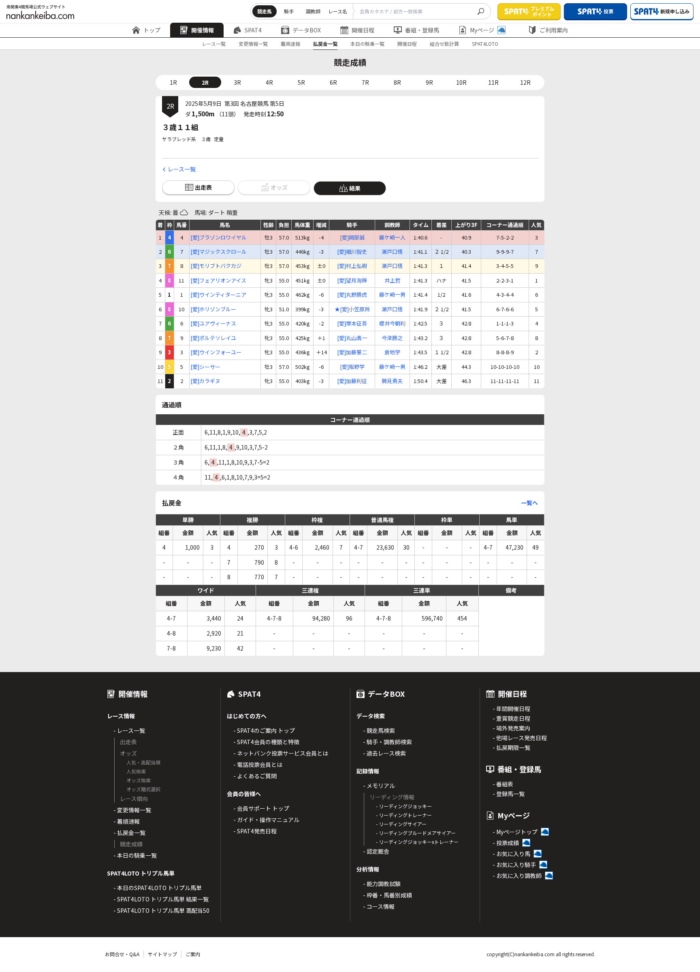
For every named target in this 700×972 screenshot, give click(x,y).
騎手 (289, 11)
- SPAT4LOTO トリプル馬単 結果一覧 (161, 899)
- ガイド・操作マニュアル (266, 820)
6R (333, 82)
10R (461, 82)
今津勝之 (392, 338)
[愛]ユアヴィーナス (213, 323)
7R (365, 82)
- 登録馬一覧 (509, 794)
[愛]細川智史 (352, 251)
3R (237, 82)
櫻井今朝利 (392, 323)
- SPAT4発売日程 (255, 831)
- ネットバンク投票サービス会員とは (280, 753)
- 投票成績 (506, 843)
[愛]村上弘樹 (352, 266)
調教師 (313, 11)
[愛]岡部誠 (352, 237)
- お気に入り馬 (511, 854)
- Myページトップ (515, 832)
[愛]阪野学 (352, 366)
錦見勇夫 (392, 381)
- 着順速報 (126, 821)
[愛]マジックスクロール (218, 251)
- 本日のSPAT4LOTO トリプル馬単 (157, 888)
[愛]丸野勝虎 (352, 294)
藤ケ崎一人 (392, 237)
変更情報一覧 (253, 43)
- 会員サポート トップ (261, 808)
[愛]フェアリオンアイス (218, 280)
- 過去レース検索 (384, 753)
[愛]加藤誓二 (352, 352)
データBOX (306, 30)
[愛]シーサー (205, 366)
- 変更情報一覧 (132, 810)
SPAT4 (253, 30)
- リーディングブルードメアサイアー (416, 832)
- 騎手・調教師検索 (387, 742)
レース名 (337, 11)
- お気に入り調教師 (517, 875)
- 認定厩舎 (376, 851)
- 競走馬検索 (379, 730)
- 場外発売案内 (511, 728)
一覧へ (529, 503)
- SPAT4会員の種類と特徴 (266, 742)
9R (429, 82)
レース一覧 (214, 43)
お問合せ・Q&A (122, 954)
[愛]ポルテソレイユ (213, 338)
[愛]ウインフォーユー (215, 352)
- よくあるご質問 (255, 776)
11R (493, 82)
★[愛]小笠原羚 (352, 309)
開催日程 (363, 30)
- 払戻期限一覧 (511, 747)
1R (173, 82)
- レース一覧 (129, 730)
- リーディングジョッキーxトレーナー (417, 841)
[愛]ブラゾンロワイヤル (218, 237)
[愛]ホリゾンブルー (213, 309)
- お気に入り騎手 (514, 865)
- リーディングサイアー (401, 823)
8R (397, 82)
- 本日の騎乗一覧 (135, 855)
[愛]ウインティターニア (218, 294)
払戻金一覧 (325, 43)
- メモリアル (379, 785)
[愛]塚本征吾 (352, 323)
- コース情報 (379, 906)
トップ (151, 30)
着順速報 (290, 43)
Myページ (482, 30)
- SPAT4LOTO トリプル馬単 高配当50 (161, 910)
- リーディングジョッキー (404, 806)
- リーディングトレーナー (404, 814)
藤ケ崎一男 (392, 294)
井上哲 (392, 280)
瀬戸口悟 (392, 251)
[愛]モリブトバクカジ (215, 266)
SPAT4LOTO (485, 43)
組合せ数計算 (444, 43)
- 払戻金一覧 (129, 833)
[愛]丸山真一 (352, 338)
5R (301, 82)
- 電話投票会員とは (257, 764)
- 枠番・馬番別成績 (387, 895)
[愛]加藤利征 (352, 381)
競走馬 (264, 11)
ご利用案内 (554, 30)
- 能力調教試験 (382, 884)
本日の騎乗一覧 (367, 43)
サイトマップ (162, 954)
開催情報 (202, 30)
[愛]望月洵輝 (352, 280)
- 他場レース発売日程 (520, 738)
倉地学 (392, 352)
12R (525, 82)
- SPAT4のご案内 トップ (264, 730)
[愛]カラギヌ (205, 381)
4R (269, 82)
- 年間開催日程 (511, 708)
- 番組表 (503, 784)
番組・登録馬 (422, 30)
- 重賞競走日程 (511, 718)
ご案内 (193, 954)
